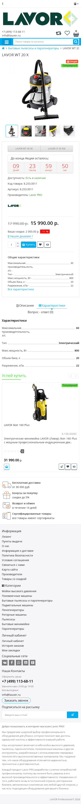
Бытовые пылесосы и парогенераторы (27, 600)
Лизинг (6, 536)
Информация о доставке (18, 550)
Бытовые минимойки (15, 624)
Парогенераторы (13, 628)
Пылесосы (8, 619)
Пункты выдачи (12, 541)
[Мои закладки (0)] (67, 34)
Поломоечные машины (17, 596)
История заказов (13, 645)
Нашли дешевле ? (21, 236)
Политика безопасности (17, 555)
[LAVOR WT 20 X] (40, 90)
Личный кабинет (13, 641)
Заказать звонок (16, 700)
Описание (26, 305)
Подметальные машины (17, 605)
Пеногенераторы (13, 610)
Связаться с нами (13, 565)
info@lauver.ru (11, 35)
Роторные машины (14, 614)
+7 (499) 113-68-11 (13, 31)
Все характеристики (21, 289)
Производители (12, 574)
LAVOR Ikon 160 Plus (17, 425)
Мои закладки (11, 650)
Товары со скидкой (14, 579)
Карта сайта (10, 569)
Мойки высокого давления (19, 591)
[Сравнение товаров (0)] (58, 34)
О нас (5, 546)
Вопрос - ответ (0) (40, 312)
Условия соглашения (15, 560)
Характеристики (53, 305)
